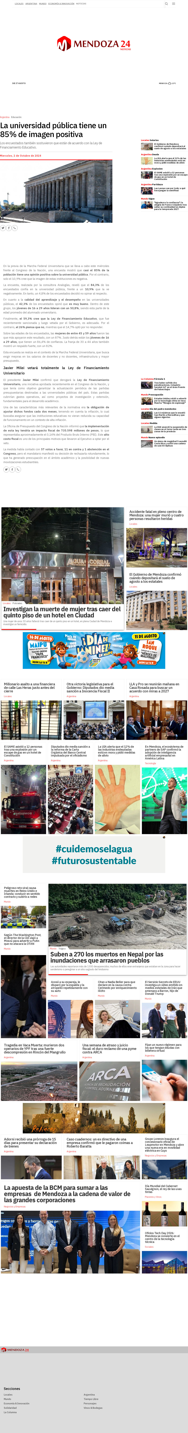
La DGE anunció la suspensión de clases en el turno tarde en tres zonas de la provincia (170, 429)
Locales (133, 523)
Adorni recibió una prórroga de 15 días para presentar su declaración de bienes (30, 1143)
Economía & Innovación (61, 3)
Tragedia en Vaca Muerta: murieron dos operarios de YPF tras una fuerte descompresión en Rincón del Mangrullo (34, 1048)
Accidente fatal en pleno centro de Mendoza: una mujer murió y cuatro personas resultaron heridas (156, 515)
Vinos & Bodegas (93, 1407)
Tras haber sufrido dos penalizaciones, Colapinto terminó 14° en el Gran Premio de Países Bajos (169, 386)
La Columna (10, 1412)
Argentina (31, 3)
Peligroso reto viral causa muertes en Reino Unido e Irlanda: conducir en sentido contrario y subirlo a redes (22, 892)
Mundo (42, 3)
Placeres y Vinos (153, 1196)
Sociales (149, 1246)
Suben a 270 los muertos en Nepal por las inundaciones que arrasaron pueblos (106, 957)
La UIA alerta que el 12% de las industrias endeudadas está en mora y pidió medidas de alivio (170, 160)
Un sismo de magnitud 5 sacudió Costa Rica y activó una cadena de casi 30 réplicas (170, 443)
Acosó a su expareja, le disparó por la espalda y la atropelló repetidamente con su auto (69, 986)
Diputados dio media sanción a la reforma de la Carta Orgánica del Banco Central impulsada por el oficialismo (70, 751)
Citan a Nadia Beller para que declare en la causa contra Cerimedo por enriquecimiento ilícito (117, 986)
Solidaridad (10, 1407)
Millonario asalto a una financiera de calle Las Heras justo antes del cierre (29, 687)
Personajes (90, 1403)
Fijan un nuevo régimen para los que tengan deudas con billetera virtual (163, 1048)
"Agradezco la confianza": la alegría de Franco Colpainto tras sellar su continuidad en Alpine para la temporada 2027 (170, 206)
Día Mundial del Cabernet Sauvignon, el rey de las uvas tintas (163, 1189)
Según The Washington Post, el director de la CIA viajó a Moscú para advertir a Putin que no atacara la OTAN (22, 939)
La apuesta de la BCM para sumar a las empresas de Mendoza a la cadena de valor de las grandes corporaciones (67, 1194)
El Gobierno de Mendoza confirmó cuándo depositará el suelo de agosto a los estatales (170, 146)
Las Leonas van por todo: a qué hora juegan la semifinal (169, 189)
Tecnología (150, 763)
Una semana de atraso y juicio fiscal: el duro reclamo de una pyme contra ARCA (109, 1048)
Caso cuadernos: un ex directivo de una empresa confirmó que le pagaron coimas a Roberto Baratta (100, 1143)
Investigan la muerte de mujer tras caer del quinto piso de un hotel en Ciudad (62, 612)
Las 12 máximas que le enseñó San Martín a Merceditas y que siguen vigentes (169, 415)
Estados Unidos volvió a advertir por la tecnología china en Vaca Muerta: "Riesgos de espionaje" (170, 400)
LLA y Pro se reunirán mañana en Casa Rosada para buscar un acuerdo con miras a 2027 (154, 687)
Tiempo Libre (91, 1399)
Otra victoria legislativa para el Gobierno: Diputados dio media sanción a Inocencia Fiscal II (90, 687)
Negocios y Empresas (156, 1155)
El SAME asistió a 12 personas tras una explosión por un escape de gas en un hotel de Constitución (171, 176)
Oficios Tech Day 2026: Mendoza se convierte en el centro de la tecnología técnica (162, 1237)
